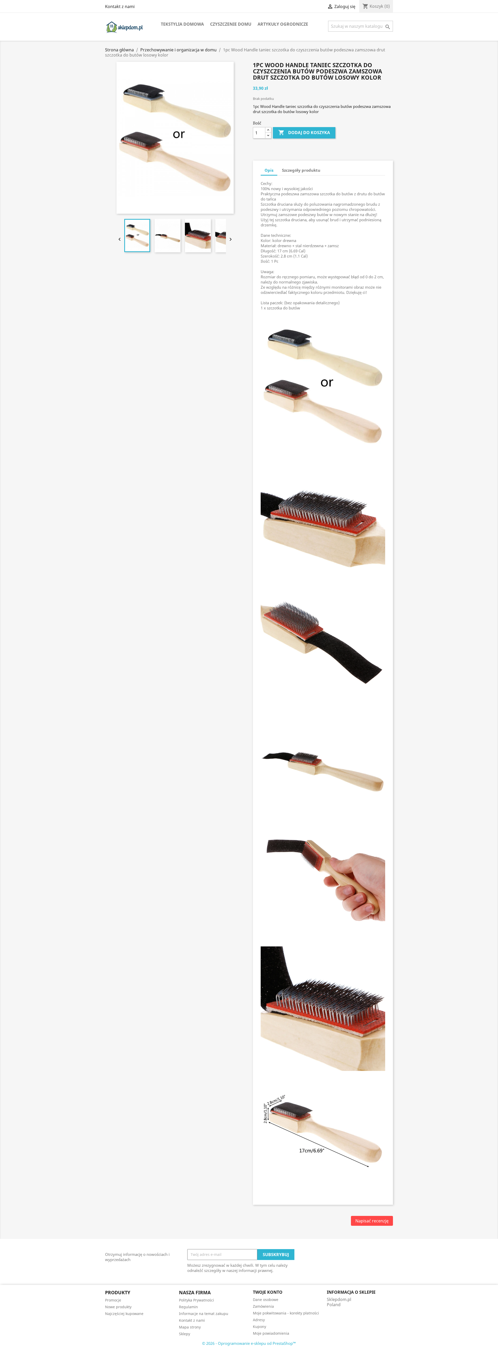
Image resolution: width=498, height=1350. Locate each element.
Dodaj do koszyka (304, 132)
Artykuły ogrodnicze (283, 24)
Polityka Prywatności (196, 1300)
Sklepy (184, 1333)
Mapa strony (190, 1327)
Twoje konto (267, 1292)
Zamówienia (263, 1306)
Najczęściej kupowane (124, 1313)
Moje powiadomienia (271, 1333)
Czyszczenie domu (230, 24)
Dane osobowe (265, 1299)
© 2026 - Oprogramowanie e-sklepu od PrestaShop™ (249, 1343)
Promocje (113, 1300)
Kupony (259, 1326)
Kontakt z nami (120, 6)
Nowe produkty (118, 1306)
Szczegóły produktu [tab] (301, 170)
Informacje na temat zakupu (203, 1313)
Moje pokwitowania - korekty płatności (286, 1313)
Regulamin (188, 1306)
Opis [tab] (269, 170)
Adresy (259, 1319)
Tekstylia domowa (182, 24)
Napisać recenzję (372, 1221)
